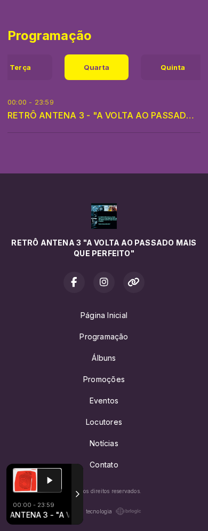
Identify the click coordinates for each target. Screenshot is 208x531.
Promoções (104, 379)
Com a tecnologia (89, 511)
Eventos (104, 400)
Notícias (104, 443)
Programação (103, 336)
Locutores (104, 421)
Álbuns (104, 357)
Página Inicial (104, 315)
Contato (104, 464)
